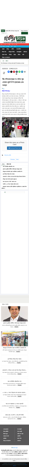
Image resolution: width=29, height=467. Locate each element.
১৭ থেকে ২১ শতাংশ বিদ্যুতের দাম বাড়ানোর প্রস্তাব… (14, 392)
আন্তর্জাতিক (18, 49)
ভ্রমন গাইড (19, 438)
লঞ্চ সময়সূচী (7, 46)
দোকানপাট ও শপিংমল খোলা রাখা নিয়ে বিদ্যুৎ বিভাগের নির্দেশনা (13, 176)
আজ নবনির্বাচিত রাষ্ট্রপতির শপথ (8, 166)
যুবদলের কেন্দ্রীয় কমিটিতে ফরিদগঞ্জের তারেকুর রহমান (9, 30)
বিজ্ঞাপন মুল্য (5, 433)
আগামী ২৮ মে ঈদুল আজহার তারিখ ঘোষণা (10, 184)
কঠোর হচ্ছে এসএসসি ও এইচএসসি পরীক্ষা (14, 415)
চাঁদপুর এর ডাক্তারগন (6, 57)
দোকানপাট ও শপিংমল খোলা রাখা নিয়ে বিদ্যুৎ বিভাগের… (14, 370)
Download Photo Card (15, 148)
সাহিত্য (10, 54)
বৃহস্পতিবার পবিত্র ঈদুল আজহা (8, 174)
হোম (3, 60)
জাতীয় (13, 49)
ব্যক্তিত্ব (25, 51)
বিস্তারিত (16, 326)
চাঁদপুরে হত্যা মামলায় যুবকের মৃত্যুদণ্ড (9, 179)
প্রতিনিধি (18, 436)
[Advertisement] (14, 14)
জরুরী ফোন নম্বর (20, 433)
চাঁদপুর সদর (6, 155)
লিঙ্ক (15, 54)
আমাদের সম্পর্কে (6, 436)
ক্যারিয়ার (4, 438)
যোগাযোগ (19, 440)
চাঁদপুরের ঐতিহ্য (12, 51)
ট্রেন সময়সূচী (19, 431)
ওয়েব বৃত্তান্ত (5, 429)
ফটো (11, 46)
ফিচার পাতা (4, 51)
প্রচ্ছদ (3, 49)
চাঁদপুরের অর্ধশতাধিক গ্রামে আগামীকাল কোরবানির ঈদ (12, 171)
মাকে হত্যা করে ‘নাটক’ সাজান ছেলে (9, 181)
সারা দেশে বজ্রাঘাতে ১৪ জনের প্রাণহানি (14, 403)
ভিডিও (15, 46)
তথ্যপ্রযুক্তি (19, 51)
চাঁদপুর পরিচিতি (2, 46)
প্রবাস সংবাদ (4, 54)
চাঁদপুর (8, 49)
